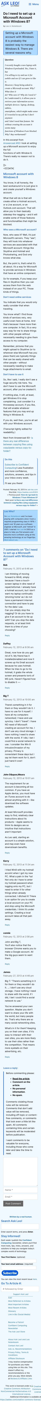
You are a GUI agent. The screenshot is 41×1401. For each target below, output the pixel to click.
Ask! (10, 1298)
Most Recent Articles (17, 1308)
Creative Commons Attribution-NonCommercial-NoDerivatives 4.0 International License (16, 1391)
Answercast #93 (11, 143)
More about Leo (10, 540)
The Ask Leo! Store (16, 1332)
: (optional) (13, 1257)
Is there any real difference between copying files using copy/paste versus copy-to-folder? (18, 444)
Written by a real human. (21, 1217)
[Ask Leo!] (11, 4)
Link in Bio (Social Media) (19, 1314)
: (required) (17, 1264)
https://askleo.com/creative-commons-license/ (20, 1399)
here (35, 1279)
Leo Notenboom (14, 516)
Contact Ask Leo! (15, 1346)
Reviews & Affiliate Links (21, 1378)
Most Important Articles (18, 1304)
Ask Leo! (20, 529)
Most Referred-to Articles (19, 1301)
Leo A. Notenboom (14, 26)
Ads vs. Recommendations (20, 1349)
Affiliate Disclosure (16, 1358)
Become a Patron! (16, 1322)
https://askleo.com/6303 (27, 492)
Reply (7, 635)
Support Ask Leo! (20, 1294)
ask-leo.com (33, 489)
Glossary (12, 1311)
